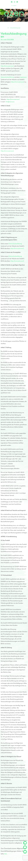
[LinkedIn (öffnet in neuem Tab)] (17, 2)
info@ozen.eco (10, 102)
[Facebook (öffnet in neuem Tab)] (11, 2)
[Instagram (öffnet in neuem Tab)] (14, 2)
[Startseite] (8, 28)
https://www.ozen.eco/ (13, 99)
